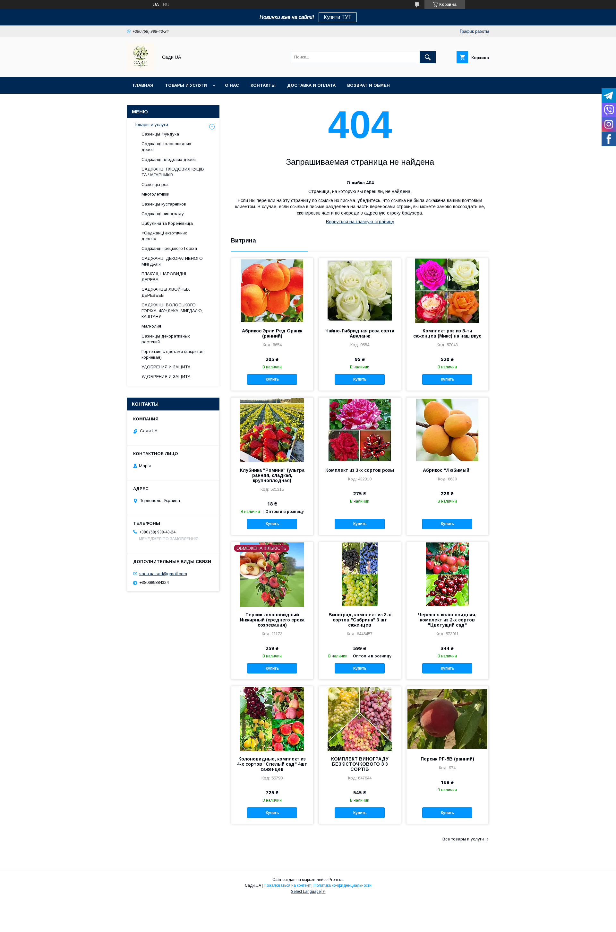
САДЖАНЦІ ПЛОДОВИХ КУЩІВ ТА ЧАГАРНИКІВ (172, 172)
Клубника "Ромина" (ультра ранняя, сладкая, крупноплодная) (272, 475)
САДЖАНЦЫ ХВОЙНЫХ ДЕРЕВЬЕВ (165, 292)
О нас (232, 85)
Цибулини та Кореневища (167, 223)
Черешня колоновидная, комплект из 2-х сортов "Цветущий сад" (447, 620)
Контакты (263, 85)
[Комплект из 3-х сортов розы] (360, 430)
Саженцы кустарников (163, 204)
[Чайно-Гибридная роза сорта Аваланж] (360, 290)
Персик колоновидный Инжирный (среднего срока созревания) (272, 620)
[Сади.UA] (140, 68)
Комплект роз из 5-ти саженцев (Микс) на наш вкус (447, 333)
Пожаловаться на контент (287, 885)
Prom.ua (336, 879)
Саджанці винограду (162, 213)
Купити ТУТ (338, 17)
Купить (272, 379)
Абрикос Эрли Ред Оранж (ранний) (272, 333)
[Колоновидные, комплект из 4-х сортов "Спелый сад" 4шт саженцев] (272, 718)
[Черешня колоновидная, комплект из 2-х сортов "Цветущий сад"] (447, 574)
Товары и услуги (186, 85)
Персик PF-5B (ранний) (447, 758)
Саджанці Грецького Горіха (169, 248)
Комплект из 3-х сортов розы (359, 470)
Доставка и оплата (311, 85)
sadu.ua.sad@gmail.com (163, 573)
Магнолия (151, 326)
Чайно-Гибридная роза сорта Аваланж (359, 333)
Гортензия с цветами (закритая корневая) (172, 354)
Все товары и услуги (463, 839)
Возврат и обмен (368, 85)
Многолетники (155, 194)
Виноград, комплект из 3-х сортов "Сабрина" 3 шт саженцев (360, 620)
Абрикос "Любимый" (447, 470)
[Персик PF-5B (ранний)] (447, 718)
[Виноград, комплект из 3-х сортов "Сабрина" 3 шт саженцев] (360, 574)
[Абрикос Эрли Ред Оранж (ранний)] (272, 290)
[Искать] (428, 57)
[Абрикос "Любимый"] (447, 430)
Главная (143, 85)
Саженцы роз (154, 184)
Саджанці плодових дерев (168, 159)
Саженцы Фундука (160, 134)
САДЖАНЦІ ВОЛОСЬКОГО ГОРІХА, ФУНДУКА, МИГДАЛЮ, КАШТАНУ (172, 311)
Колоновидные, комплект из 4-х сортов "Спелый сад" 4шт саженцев (272, 764)
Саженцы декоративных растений (165, 339)
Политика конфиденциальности (342, 885)
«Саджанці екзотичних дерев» (164, 236)
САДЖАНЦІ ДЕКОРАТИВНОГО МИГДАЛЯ (172, 261)
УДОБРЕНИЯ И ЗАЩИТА (166, 367)
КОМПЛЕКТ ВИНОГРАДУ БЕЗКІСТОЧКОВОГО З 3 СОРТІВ (360, 764)
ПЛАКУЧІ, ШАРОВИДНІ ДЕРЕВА (163, 276)
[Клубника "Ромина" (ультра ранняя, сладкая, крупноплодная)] (272, 430)
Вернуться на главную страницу (360, 221)
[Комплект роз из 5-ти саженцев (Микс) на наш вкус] (447, 290)
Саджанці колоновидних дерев (166, 146)
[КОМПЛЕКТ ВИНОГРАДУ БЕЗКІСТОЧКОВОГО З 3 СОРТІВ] (360, 718)
